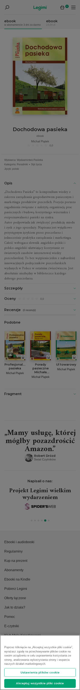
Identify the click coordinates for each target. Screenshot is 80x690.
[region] (40, 662)
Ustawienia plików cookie (40, 672)
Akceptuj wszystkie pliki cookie (40, 683)
